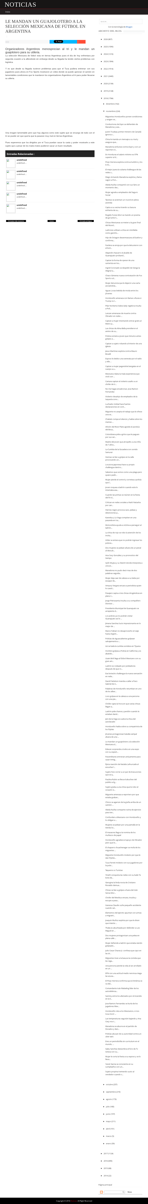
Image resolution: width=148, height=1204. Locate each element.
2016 (106, 1161)
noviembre (111, 111)
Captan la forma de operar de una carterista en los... (119, 261)
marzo (109, 1136)
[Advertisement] (50, 103)
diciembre (110, 103)
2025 (106, 46)
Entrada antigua (86, 221)
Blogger (129, 26)
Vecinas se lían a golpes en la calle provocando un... (119, 458)
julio (108, 1106)
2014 (106, 1175)
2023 (106, 61)
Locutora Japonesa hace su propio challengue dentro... (120, 466)
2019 (106, 91)
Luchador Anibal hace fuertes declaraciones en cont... (117, 405)
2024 (106, 54)
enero (108, 1143)
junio (108, 1114)
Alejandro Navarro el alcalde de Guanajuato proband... (118, 254)
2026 (106, 39)
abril (108, 1128)
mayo (108, 1121)
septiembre (111, 1092)
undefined (22, 160)
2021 (106, 76)
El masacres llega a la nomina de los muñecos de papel (120, 834)
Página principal (105, 1184)
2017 (106, 1153)
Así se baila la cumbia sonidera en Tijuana (122, 646)
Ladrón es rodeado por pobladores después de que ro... (120, 667)
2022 (106, 68)
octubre (109, 1084)
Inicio (7, 11)
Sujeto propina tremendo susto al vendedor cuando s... (119, 1073)
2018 (106, 98)
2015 (106, 1168)
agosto (109, 1099)
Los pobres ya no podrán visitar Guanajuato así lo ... (119, 617)
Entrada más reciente (16, 221)
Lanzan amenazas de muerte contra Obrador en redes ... (120, 314)
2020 (106, 83)
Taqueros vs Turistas (114, 870)
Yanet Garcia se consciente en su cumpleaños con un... (119, 1065)
